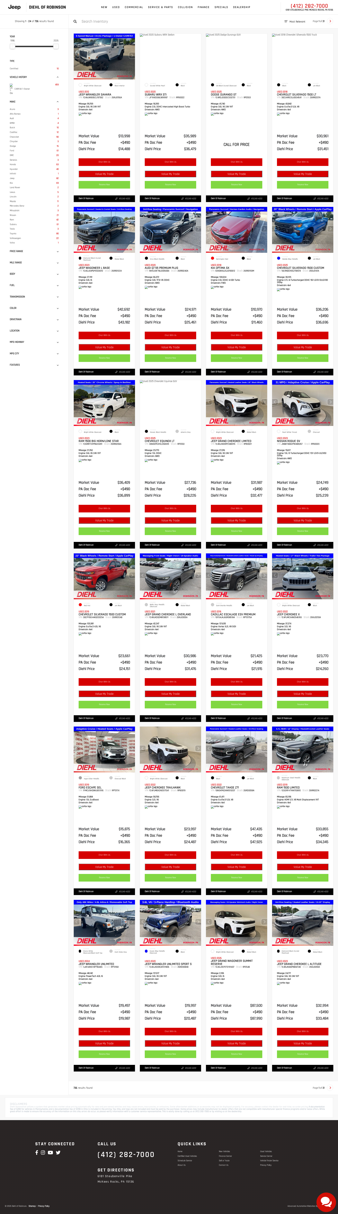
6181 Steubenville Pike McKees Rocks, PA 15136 (309, 10)
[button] (132, 55)
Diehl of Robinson (86, 198)
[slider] (12, 46)
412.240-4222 (124, 198)
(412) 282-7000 (309, 6)
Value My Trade (104, 174)
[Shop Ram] (14, 7)
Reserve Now (104, 184)
